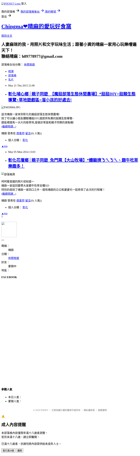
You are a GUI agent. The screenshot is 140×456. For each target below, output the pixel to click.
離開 (19, 450)
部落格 (12, 75)
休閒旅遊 (29, 64)
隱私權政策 (89, 410)
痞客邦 (20, 133)
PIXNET (44, 410)
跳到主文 (6, 35)
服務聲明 (102, 410)
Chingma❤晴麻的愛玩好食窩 (36, 26)
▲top (4, 146)
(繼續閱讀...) (8, 126)
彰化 (25, 140)
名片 (11, 79)
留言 (28, 133)
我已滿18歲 (8, 450)
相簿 (11, 71)
